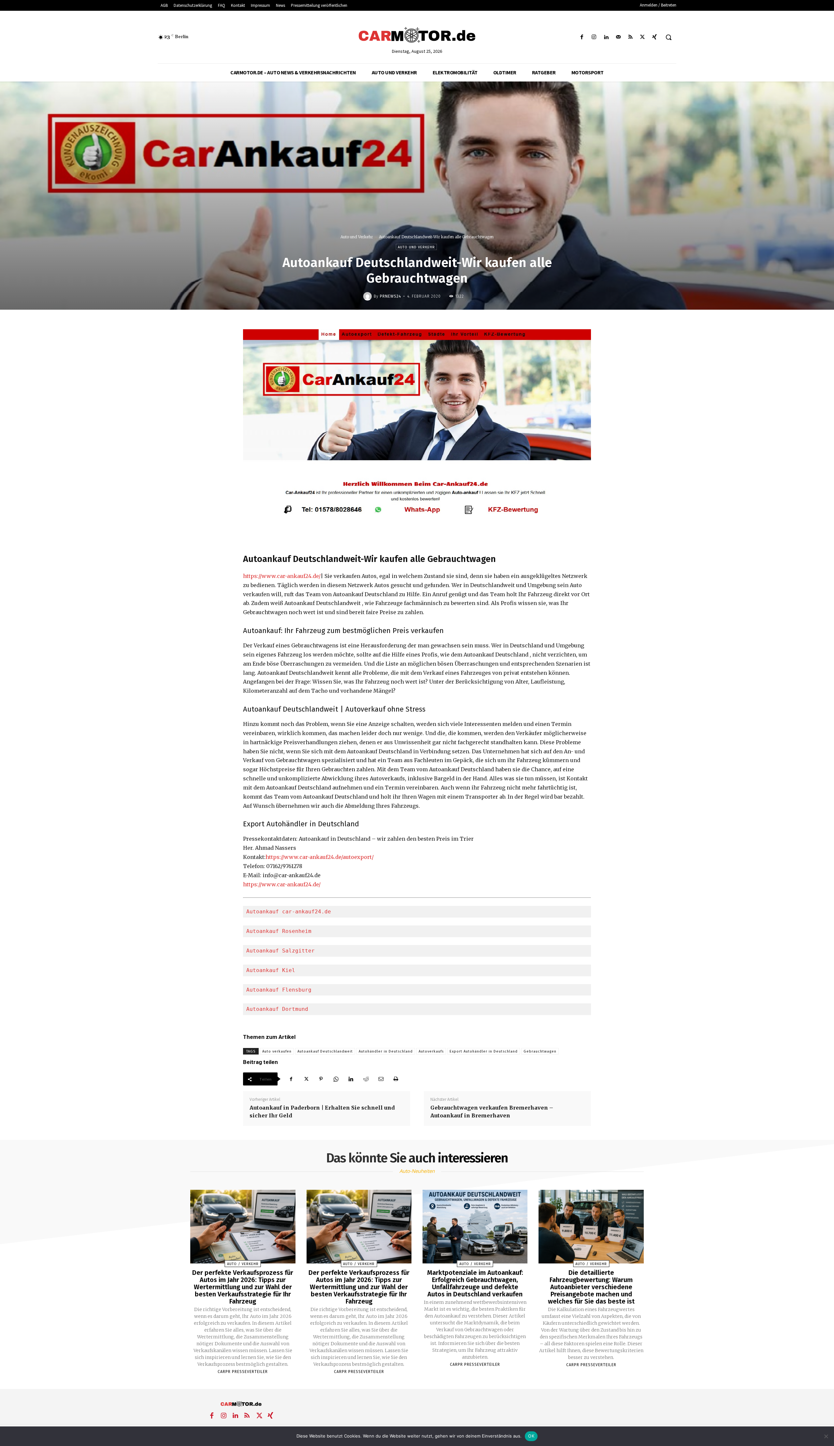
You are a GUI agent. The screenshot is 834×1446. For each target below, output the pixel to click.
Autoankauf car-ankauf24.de (288, 911)
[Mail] (618, 37)
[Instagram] (594, 37)
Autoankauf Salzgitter (280, 951)
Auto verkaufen (277, 1051)
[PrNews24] (368, 296)
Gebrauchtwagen (540, 1051)
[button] (668, 37)
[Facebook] (582, 37)
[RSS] (630, 37)
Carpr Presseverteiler (243, 1371)
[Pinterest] (320, 1078)
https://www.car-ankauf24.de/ (282, 576)
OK (531, 1436)
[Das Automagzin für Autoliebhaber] (417, 36)
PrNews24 (390, 296)
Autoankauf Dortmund (277, 1009)
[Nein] (826, 1436)
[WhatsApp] (335, 1078)
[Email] (380, 1078)
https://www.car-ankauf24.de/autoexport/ (320, 857)
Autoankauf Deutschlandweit (325, 1051)
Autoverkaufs (431, 1051)
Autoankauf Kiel (270, 970)
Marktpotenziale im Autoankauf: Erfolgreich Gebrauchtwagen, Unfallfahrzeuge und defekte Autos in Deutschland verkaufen (475, 1283)
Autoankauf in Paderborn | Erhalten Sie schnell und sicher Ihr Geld (322, 1111)
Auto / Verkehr (243, 1264)
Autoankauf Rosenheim (278, 931)
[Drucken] (395, 1078)
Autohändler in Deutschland (386, 1051)
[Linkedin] (606, 37)
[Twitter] (642, 37)
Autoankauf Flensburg (278, 990)
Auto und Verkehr (356, 236)
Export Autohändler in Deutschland (484, 1051)
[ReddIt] (365, 1078)
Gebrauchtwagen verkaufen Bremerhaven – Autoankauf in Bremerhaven (491, 1111)
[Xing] (654, 37)
